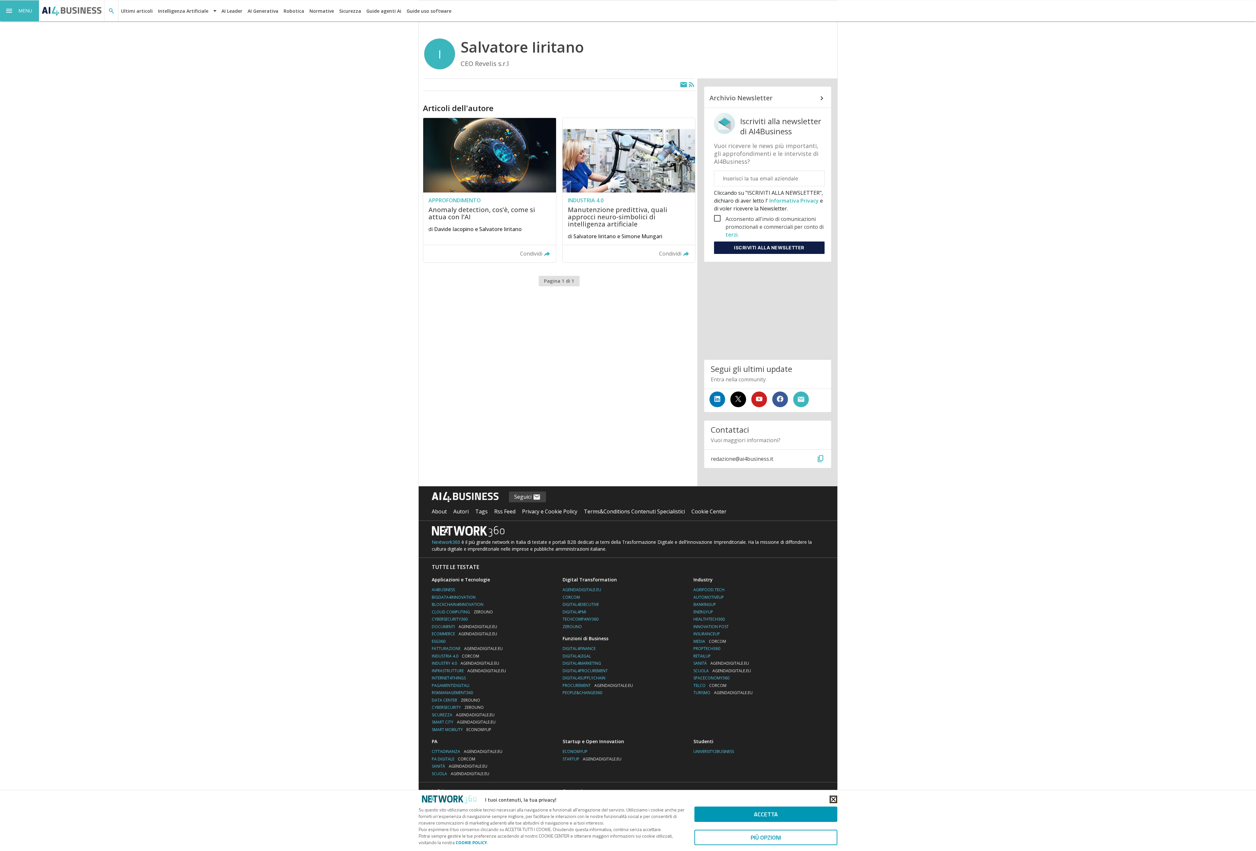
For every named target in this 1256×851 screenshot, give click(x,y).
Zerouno (572, 626)
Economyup (575, 751)
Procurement (598, 685)
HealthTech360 (709, 619)
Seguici (523, 496)
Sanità (721, 663)
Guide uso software (429, 11)
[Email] (684, 85)
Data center (456, 700)
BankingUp (704, 604)
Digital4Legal (577, 656)
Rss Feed (504, 511)
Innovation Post (711, 626)
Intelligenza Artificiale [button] (183, 11)
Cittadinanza (467, 751)
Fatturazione (467, 648)
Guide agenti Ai (383, 11)
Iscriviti (769, 247)
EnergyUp (703, 612)
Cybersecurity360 (450, 619)
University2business (713, 751)
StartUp (592, 759)
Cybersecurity (458, 707)
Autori (461, 511)
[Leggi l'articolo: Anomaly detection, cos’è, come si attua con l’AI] (489, 190)
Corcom (571, 597)
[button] (19, 10)
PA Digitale (453, 759)
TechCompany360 (581, 619)
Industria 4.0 (455, 656)
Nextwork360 (446, 542)
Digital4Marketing (582, 663)
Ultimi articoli (137, 11)
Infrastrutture (469, 671)
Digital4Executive (581, 604)
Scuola (722, 671)
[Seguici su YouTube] (759, 399)
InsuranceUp (706, 634)
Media (709, 641)
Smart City (464, 722)
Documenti (464, 626)
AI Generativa (263, 11)
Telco (709, 685)
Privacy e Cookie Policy (549, 511)
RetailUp (702, 656)
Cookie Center (708, 511)
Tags (481, 511)
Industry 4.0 (465, 663)
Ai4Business (443, 589)
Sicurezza (350, 11)
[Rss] (691, 85)
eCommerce (464, 634)
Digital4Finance (579, 648)
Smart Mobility (461, 729)
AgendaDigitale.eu (582, 589)
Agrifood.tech (708, 589)
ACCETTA (766, 814)
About (439, 511)
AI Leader (231, 11)
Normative (321, 11)
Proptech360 (706, 648)
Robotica (294, 11)
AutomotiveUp (708, 597)
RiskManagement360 (452, 692)
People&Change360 (582, 692)
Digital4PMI (574, 612)
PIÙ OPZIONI (766, 837)
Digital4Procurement (585, 671)
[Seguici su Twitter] (738, 399)
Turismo (723, 692)
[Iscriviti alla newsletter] (801, 399)
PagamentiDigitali (450, 685)
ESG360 (438, 641)
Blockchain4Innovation (457, 604)
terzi (731, 234)
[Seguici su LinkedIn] (717, 399)
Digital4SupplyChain (584, 678)
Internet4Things (449, 678)
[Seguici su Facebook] (780, 399)
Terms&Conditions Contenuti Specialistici (634, 511)
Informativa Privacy (794, 200)
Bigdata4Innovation (454, 597)
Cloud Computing (462, 612)
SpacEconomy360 (711, 678)
